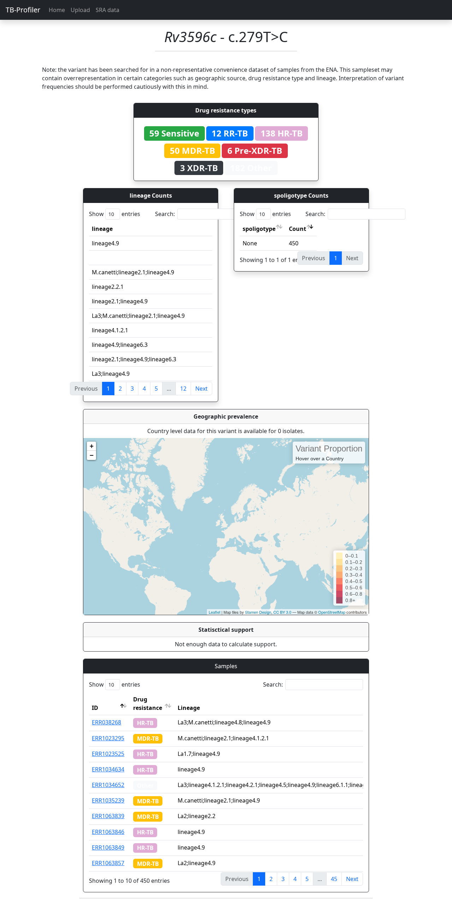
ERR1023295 (108, 738)
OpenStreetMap (331, 612)
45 (334, 879)
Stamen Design (258, 612)
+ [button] (92, 446)
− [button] (92, 455)
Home (57, 10)
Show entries (114, 214)
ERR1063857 (108, 863)
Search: (165, 214)
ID (95, 708)
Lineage (189, 708)
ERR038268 (106, 722)
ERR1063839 (108, 816)
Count (297, 229)
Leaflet (214, 612)
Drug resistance (147, 703)
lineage (102, 229)
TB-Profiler (23, 9)
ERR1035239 (108, 800)
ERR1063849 (108, 847)
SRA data (107, 10)
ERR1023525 (108, 754)
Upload (80, 10)
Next (201, 388)
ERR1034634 (108, 769)
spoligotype (259, 229)
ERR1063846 (108, 832)
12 (183, 388)
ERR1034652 (108, 785)
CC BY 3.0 (282, 612)
